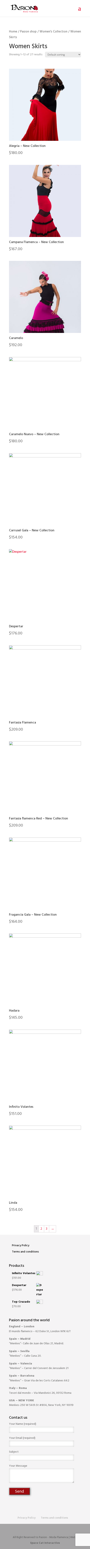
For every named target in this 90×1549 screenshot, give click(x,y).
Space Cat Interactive (45, 1543)
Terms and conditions (25, 1251)
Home (13, 31)
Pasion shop (28, 31)
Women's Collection (53, 31)
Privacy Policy (20, 1245)
